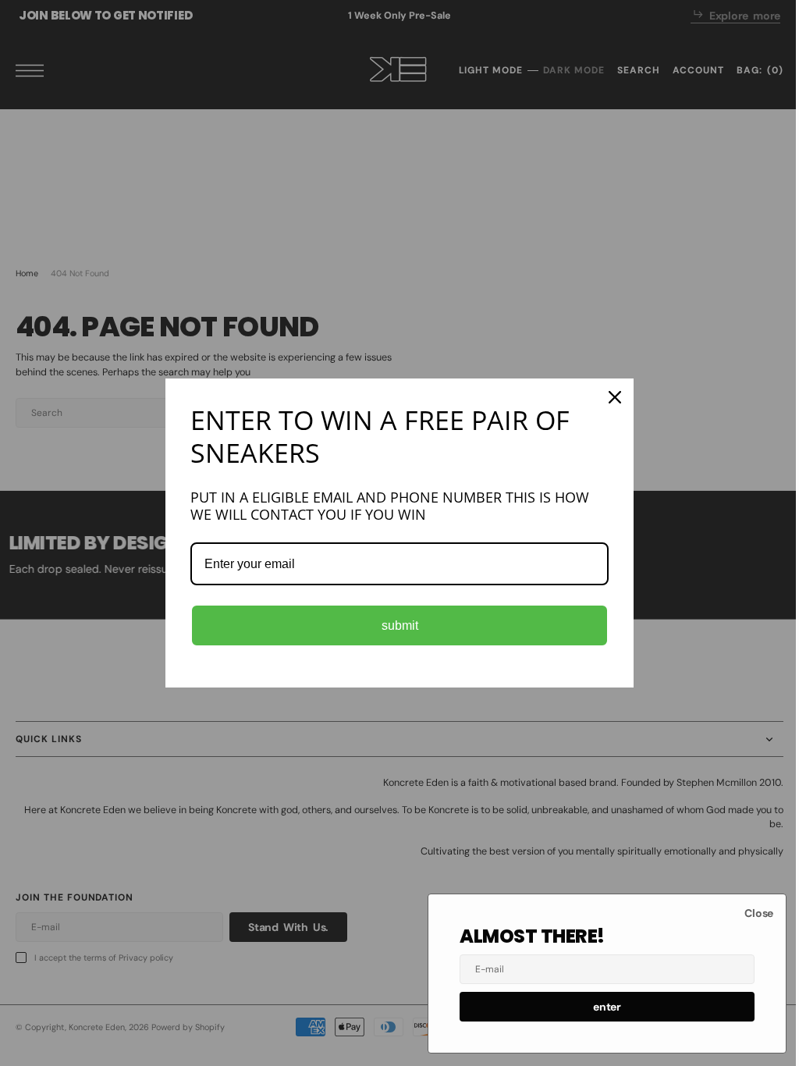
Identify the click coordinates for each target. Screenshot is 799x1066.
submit (393, 625)
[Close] (609, 397)
